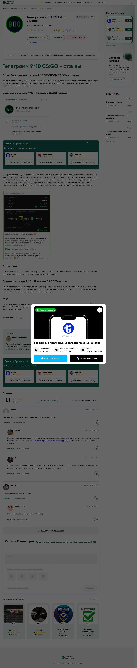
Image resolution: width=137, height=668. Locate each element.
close (99, 310)
